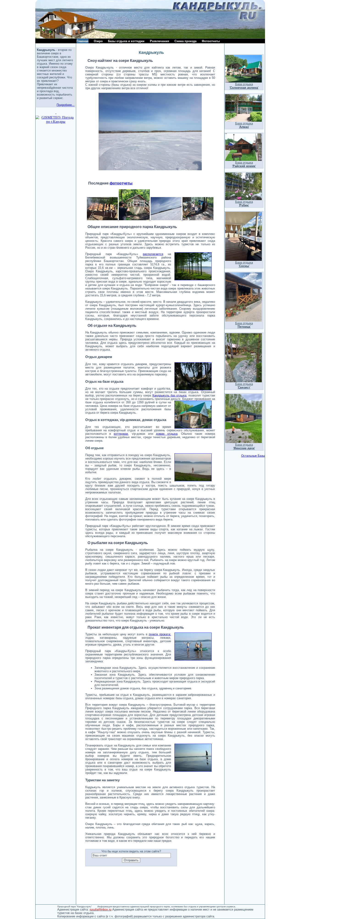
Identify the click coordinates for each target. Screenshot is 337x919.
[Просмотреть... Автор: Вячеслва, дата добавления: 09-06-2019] (134, 219)
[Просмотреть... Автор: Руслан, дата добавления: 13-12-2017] (166, 219)
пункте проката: (160, 634)
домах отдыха (166, 433)
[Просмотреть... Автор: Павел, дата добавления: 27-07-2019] (102, 219)
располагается (153, 254)
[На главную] (67, 37)
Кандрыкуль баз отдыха (169, 395)
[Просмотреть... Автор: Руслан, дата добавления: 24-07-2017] (197, 219)
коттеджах (121, 433)
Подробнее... (66, 105)
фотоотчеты (121, 183)
